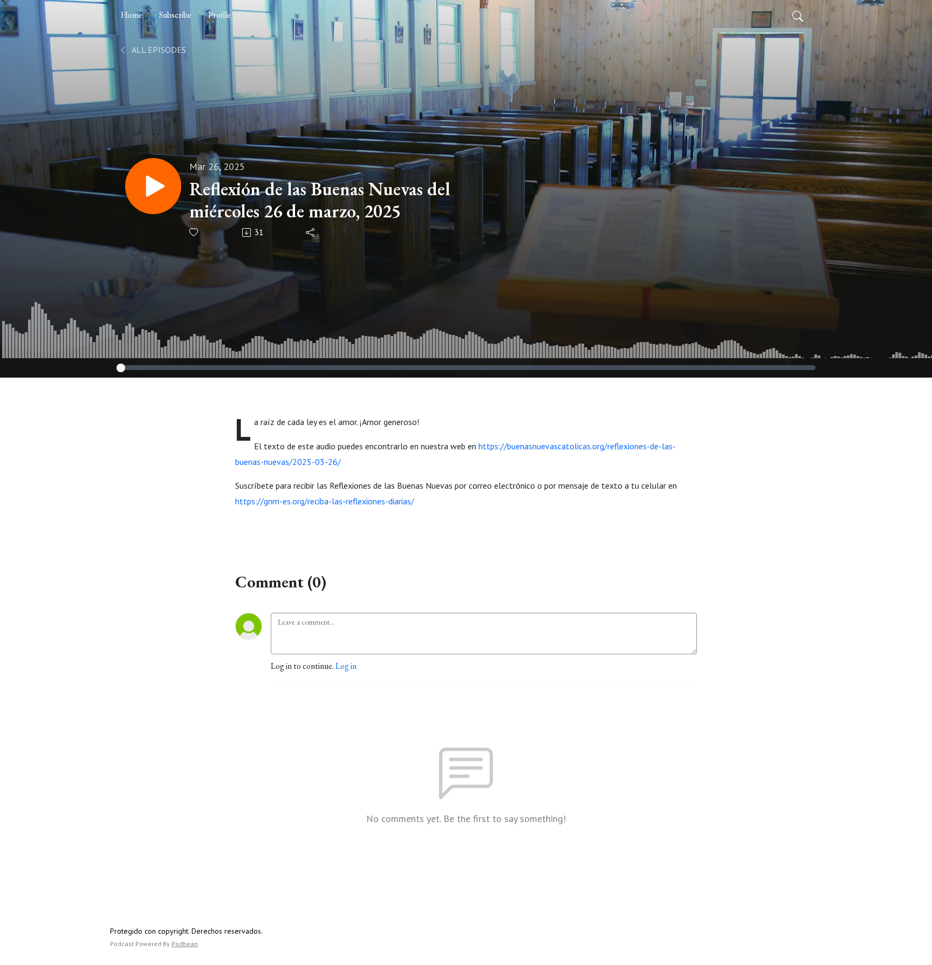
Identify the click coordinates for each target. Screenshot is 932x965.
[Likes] (194, 232)
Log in (346, 666)
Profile (219, 14)
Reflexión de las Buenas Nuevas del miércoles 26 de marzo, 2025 (319, 200)
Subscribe (175, 14)
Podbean (185, 944)
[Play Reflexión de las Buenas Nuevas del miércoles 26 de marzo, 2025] (153, 186)
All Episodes (158, 49)
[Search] (797, 15)
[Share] (311, 232)
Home (131, 14)
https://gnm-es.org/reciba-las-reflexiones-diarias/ (324, 501)
